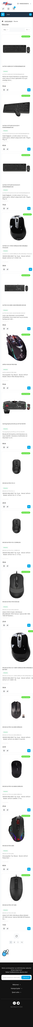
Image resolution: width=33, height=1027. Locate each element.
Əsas (5, 29)
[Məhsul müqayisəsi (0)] (3, 9)
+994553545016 (24, 3)
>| (22, 942)
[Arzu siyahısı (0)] (8, 9)
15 (27, 29)
